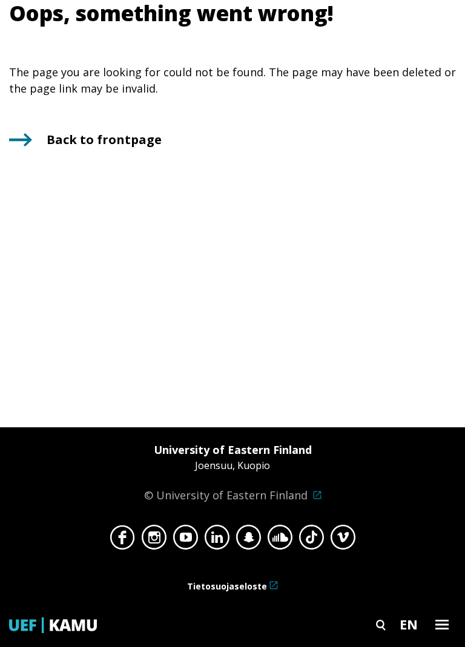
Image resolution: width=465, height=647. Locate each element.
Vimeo (343, 540)
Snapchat (248, 540)
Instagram (154, 540)
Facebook (122, 540)
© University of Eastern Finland (228, 472)
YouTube (185, 540)
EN (409, 624)
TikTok (311, 540)
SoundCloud (280, 540)
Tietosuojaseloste (227, 586)
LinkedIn (217, 540)
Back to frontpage (104, 139)
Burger (442, 624)
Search (380, 624)
